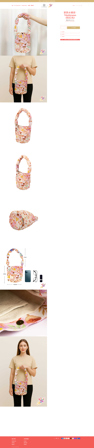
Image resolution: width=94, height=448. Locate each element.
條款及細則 (25, 442)
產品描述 (63, 31)
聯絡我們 (13, 444)
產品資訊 (63, 34)
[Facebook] (56, 438)
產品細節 (63, 36)
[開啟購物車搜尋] (77, 5)
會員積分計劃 (14, 441)
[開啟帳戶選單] (79, 5)
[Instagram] (58, 438)
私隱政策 (25, 444)
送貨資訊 (25, 441)
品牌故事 (13, 442)
